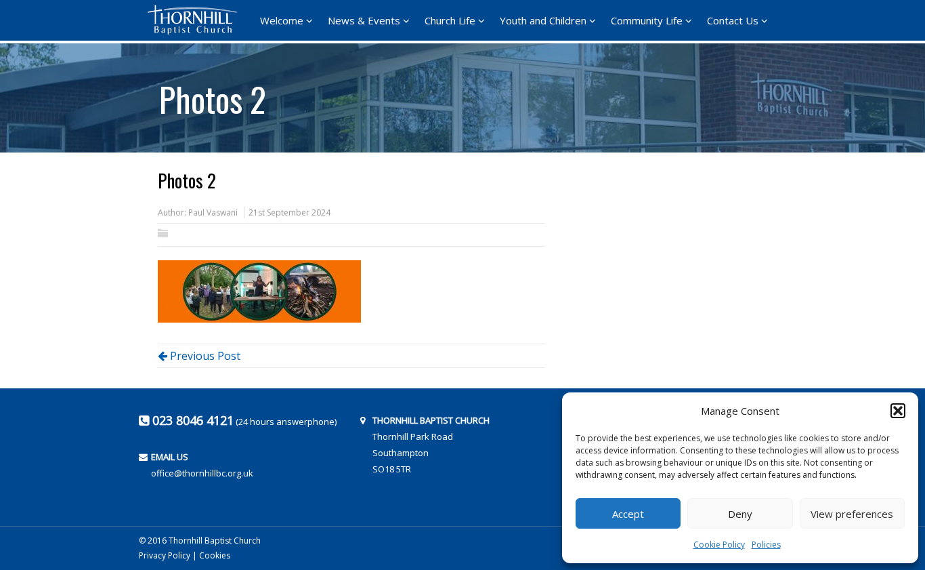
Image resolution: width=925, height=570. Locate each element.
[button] (898, 411)
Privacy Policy (164, 555)
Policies (766, 544)
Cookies (214, 555)
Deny (740, 514)
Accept (628, 514)
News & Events (364, 20)
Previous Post (203, 355)
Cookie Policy (719, 544)
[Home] (196, 19)
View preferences (852, 514)
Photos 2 (212, 94)
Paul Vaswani (213, 212)
